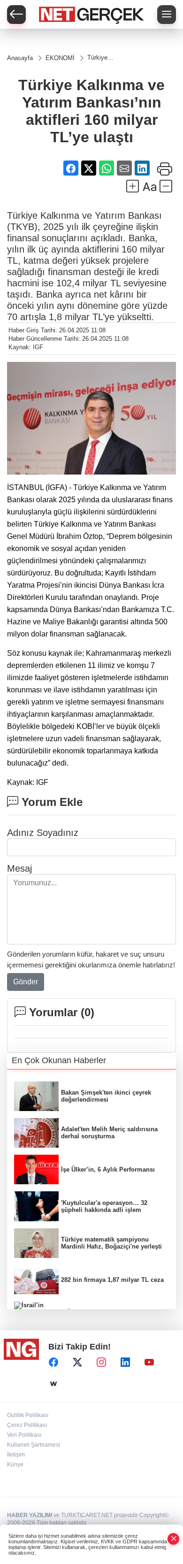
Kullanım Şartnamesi (33, 1444)
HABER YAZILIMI (29, 1515)
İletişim (16, 1454)
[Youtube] (149, 1362)
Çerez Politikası (27, 1425)
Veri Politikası (24, 1435)
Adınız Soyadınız (42, 833)
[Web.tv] (53, 1384)
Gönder (25, 982)
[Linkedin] (125, 1362)
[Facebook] (53, 1362)
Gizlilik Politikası (27, 1415)
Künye (15, 1464)
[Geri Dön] (16, 14)
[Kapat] (173, 1539)
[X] (77, 1362)
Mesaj (19, 868)
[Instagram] (101, 1362)
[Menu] (166, 14)
